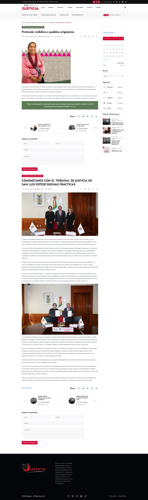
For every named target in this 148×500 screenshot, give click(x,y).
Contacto (98, 7)
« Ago (104, 65)
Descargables (79, 7)
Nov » (122, 65)
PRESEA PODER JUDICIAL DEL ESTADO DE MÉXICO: (44, 397)
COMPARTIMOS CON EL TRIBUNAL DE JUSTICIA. (118, 131)
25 (110, 56)
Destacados (115, 118)
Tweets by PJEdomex (109, 32)
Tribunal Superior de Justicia (117, 121)
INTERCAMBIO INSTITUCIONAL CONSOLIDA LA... (77, 15)
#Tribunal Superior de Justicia (32, 176)
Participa (70, 7)
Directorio (89, 7)
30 (104, 60)
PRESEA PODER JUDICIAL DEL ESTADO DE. (116, 142)
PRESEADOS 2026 (27, 2)
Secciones (60, 7)
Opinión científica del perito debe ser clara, (44, 125)
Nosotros (50, 7)
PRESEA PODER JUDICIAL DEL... (42, 15)
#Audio (111, 15)
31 (107, 60)
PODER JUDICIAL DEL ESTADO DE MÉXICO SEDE (82, 397)
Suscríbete (120, 103)
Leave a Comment (26, 388)
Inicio (43, 7)
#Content (116, 15)
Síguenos (120, 87)
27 (116, 56)
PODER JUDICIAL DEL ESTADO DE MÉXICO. (118, 123)
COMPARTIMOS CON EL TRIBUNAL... (23, 15)
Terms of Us (112, 496)
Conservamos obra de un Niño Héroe (82, 125)
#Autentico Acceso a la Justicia (33, 27)
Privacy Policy (122, 496)
